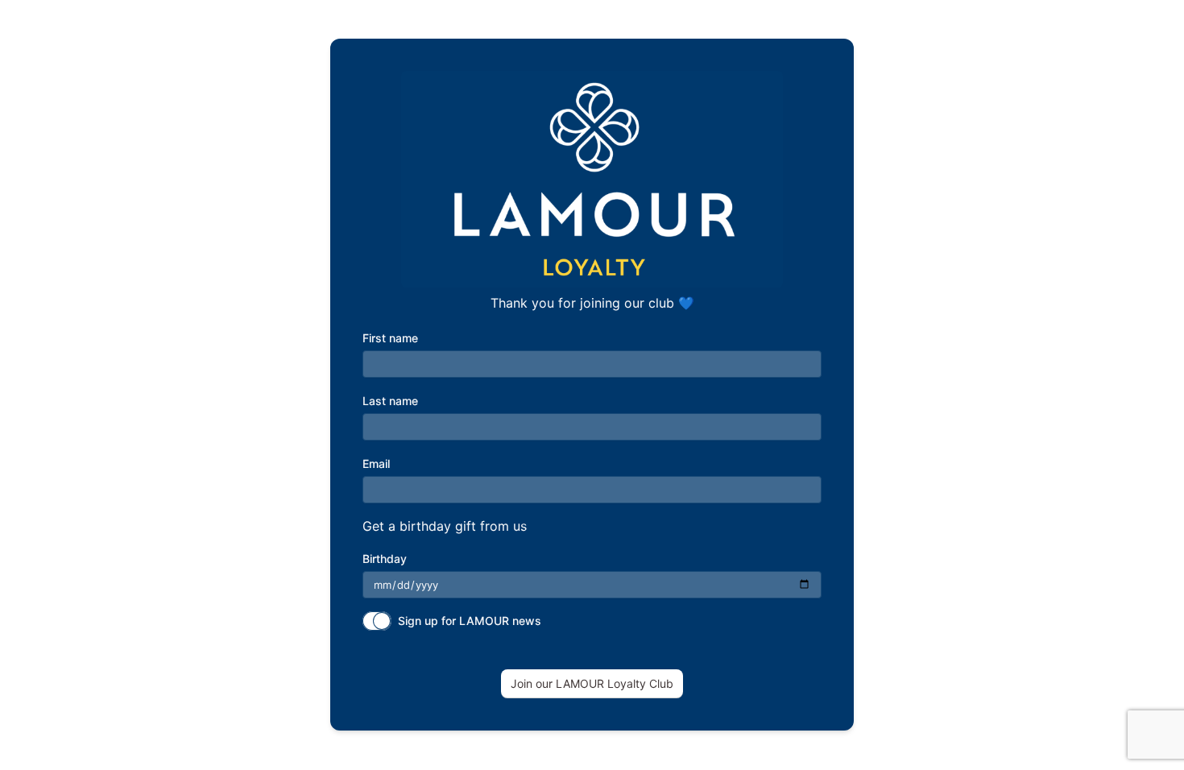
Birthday (384, 558)
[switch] (376, 621)
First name (390, 338)
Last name (390, 401)
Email (376, 463)
